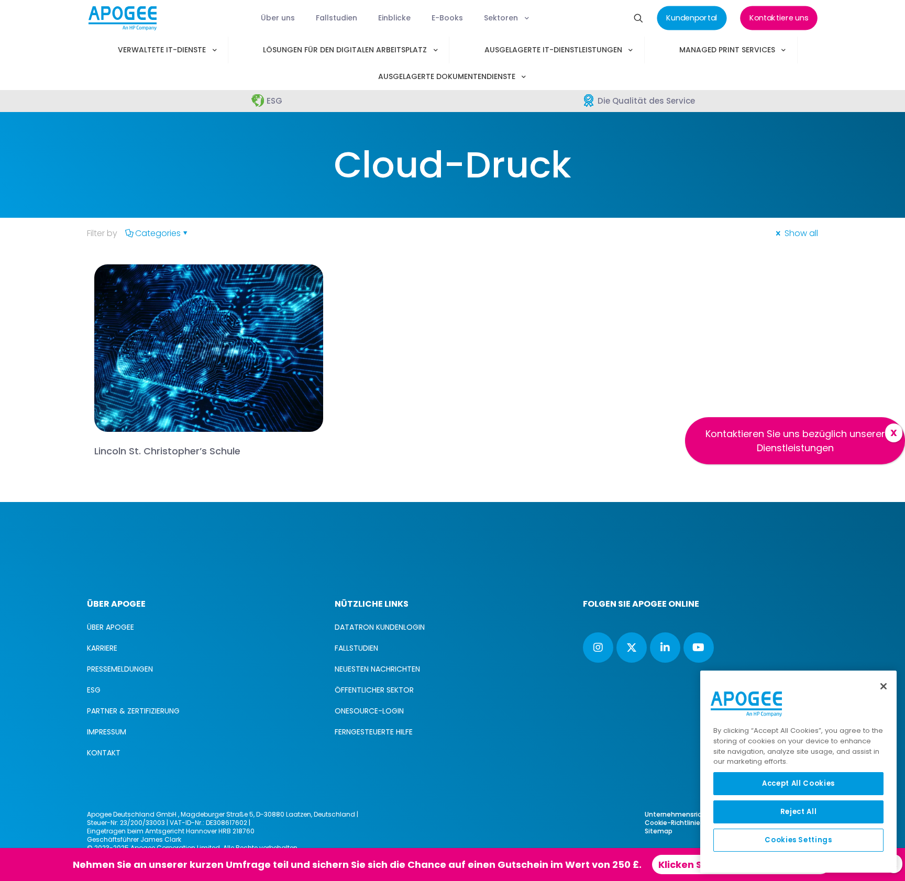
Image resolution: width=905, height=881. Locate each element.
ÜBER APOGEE (110, 627)
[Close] (883, 686)
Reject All (798, 812)
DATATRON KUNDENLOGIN (380, 627)
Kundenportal (516, 864)
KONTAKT (103, 753)
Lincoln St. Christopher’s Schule (167, 451)
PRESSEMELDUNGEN (120, 669)
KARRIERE (102, 648)
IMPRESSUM (106, 732)
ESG (94, 690)
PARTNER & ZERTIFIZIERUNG (133, 711)
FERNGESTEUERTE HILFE (374, 732)
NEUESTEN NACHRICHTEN (377, 669)
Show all (800, 233)
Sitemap (658, 831)
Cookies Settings (798, 840)
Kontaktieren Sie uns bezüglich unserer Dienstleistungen (795, 440)
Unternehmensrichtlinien (685, 814)
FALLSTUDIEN (356, 648)
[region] (798, 772)
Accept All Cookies (798, 783)
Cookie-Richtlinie (672, 822)
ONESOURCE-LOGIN (369, 711)
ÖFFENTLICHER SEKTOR (374, 690)
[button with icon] (598, 647)
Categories (158, 233)
